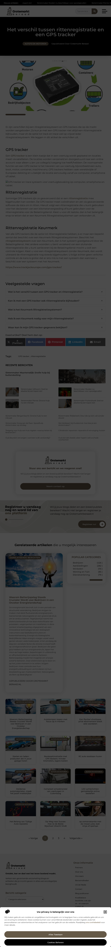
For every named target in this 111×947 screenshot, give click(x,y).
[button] (105, 912)
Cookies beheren (55, 942)
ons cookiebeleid (93, 922)
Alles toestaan (56, 934)
